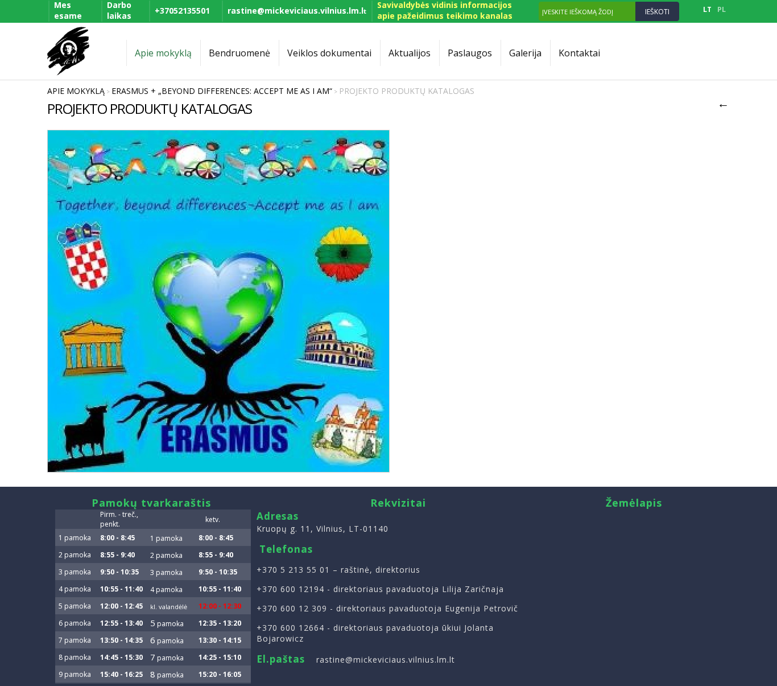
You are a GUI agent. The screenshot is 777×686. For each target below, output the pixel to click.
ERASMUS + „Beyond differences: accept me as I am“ (221, 90)
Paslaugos (470, 53)
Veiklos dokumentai (329, 53)
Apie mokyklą (163, 53)
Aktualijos (409, 53)
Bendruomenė (239, 53)
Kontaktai (579, 53)
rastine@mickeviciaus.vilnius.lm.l (297, 10)
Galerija (525, 53)
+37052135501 (182, 10)
